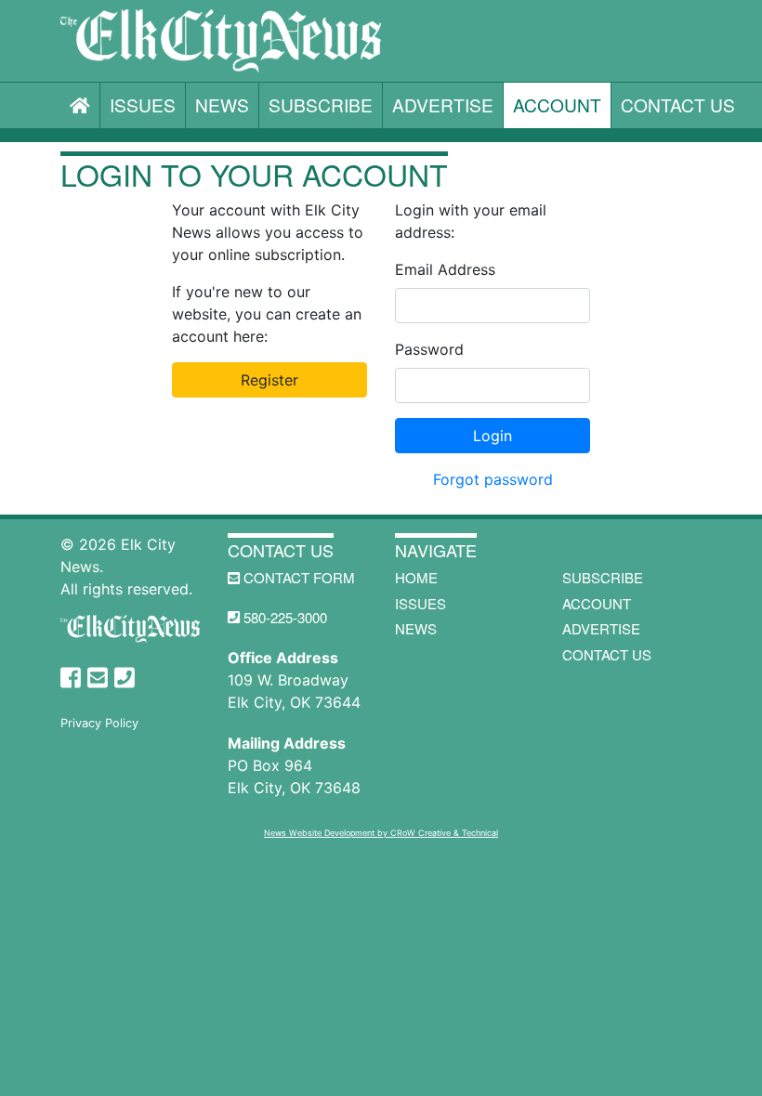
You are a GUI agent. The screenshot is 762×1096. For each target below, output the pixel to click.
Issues (143, 104)
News (222, 104)
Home (416, 577)
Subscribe (321, 104)
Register (269, 380)
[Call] (124, 678)
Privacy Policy (99, 723)
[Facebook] (70, 678)
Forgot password (493, 479)
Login (492, 435)
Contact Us (678, 104)
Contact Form (297, 577)
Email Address (445, 269)
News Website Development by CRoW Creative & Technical (381, 833)
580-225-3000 (283, 617)
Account (557, 104)
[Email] (97, 678)
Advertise (442, 104)
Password (429, 349)
